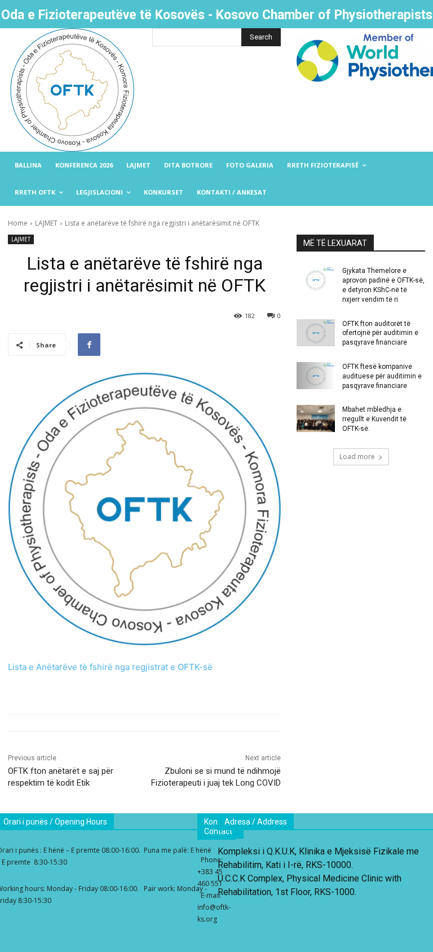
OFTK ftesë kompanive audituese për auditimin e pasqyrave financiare (382, 376)
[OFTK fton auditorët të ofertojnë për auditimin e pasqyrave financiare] (316, 332)
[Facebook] (89, 344)
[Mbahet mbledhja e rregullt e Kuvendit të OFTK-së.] (316, 418)
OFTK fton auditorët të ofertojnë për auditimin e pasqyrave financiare (380, 333)
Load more (357, 456)
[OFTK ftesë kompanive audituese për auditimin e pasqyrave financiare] (316, 375)
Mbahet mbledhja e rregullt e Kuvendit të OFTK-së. (374, 419)
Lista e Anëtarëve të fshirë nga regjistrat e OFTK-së (110, 667)
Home (18, 223)
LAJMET (46, 223)
